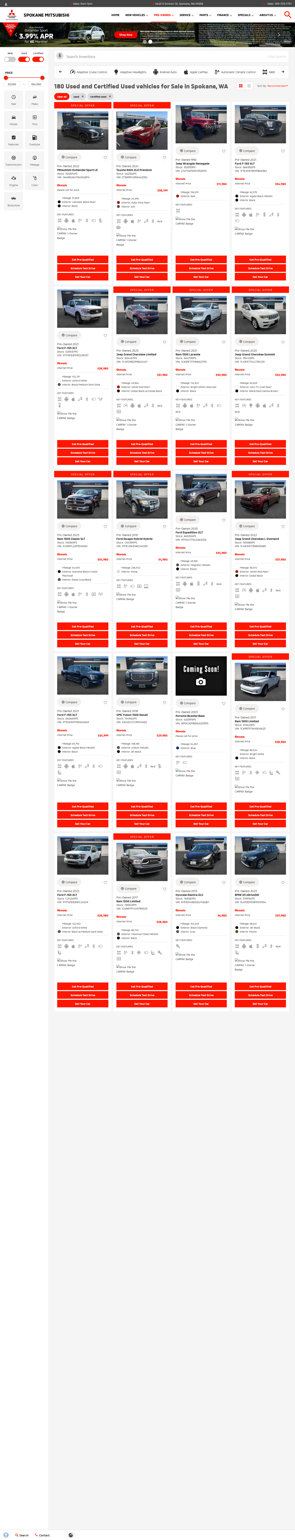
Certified (38, 53)
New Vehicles (135, 15)
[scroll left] (60, 72)
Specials (244, 15)
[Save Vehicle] (105, 158)
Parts (203, 15)
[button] (288, 14)
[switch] (10, 56)
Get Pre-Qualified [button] (83, 259)
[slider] (6, 78)
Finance (223, 15)
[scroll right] (283, 72)
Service (185, 15)
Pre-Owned (162, 15)
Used (24, 53)
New (10, 53)
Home (115, 15)
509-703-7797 (283, 3)
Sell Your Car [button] (83, 276)
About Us (266, 15)
